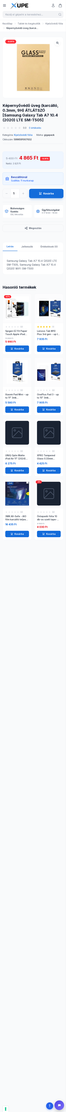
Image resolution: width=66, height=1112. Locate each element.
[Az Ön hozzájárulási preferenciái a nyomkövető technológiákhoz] (6, 1109)
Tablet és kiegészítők (29, 23)
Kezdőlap (7, 23)
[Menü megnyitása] (4, 5)
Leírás (10, 246)
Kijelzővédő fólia (54, 23)
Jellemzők (27, 246)
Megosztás (35, 228)
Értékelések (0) (49, 246)
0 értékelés (35, 127)
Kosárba (19, 348)
